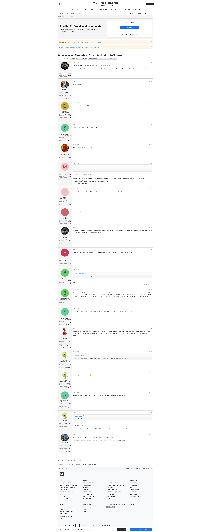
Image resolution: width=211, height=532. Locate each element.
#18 (151, 412)
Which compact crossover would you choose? (88, 42)
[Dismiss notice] (151, 42)
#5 (151, 144)
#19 (151, 434)
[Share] (150, 62)
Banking (133, 481)
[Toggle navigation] (58, 4)
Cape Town (68, 140)
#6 (151, 163)
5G (61, 481)
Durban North (67, 98)
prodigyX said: (78, 416)
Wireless (110, 498)
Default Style (63, 468)
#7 (151, 188)
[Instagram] (77, 525)
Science (133, 494)
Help (144, 468)
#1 (151, 62)
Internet (87, 492)
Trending (87, 498)
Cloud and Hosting (115, 485)
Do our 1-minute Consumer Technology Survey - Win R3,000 (79, 47)
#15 (151, 351)
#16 (151, 372)
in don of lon (68, 179)
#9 (151, 227)
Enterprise (111, 487)
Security (64, 496)
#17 (151, 392)
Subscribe (150, 4)
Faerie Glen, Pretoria (66, 245)
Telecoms (64, 498)
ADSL (85, 481)
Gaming (86, 489)
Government (112, 489)
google (85, 58)
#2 (151, 81)
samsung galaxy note (111, 58)
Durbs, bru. (68, 265)
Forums (61, 13)
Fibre (132, 487)
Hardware (134, 489)
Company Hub (125, 9)
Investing (134, 492)
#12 (151, 289)
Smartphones (89, 496)
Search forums (69, 16)
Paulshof (69, 204)
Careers (87, 511)
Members (81, 13)
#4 (151, 124)
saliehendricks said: (80, 355)
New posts (61, 16)
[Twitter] (65, 525)
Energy (86, 487)
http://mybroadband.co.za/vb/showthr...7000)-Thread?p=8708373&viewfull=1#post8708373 (99, 440)
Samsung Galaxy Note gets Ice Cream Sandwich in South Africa (91, 65)
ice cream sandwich (93, 58)
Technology (135, 496)
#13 (151, 308)
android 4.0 (79, 58)
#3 (151, 102)
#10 (151, 249)
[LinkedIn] (69, 525)
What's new (70, 13)
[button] (75, 13)
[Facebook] (61, 525)
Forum (91, 9)
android (73, 58)
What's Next (113, 9)
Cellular (87, 485)
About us (87, 504)
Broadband (88, 483)
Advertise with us (91, 507)
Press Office (81, 9)
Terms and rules (128, 468)
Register (129, 27)
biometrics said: (79, 167)
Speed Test (136, 9)
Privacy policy (137, 468)
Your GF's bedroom (66, 120)
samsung (101, 58)
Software (110, 496)
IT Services (65, 494)
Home (148, 468)
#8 (151, 209)
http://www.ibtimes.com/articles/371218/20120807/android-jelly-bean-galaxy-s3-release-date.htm (100, 429)
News (72, 9)
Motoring (87, 494)
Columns (134, 485)
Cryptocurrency (67, 487)
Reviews (110, 494)
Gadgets (63, 489)
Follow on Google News (91, 525)
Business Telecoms (68, 485)
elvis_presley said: (79, 273)
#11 (151, 269)
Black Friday (65, 483)
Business (134, 483)
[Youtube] (73, 525)
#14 (151, 328)
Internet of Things (115, 492)
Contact (87, 509)
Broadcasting (112, 483)
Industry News (101, 9)
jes (59, 58)
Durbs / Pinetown (66, 451)
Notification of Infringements (120, 504)
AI (107, 481)
